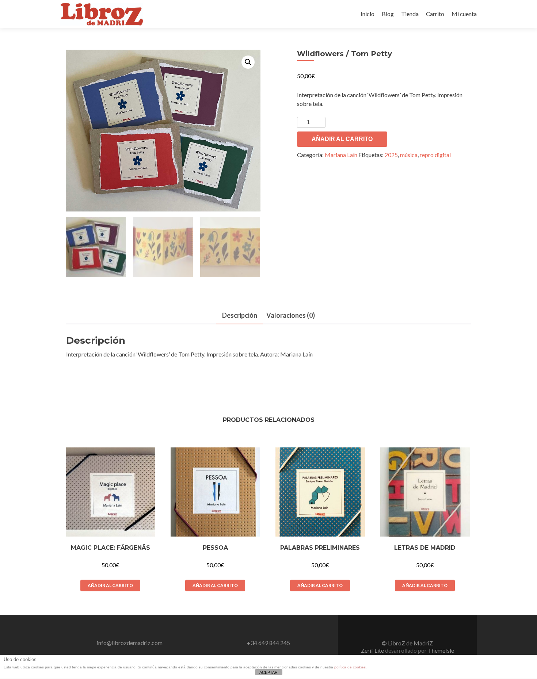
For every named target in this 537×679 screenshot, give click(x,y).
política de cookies (350, 667)
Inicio (367, 13)
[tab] (239, 315)
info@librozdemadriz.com (130, 642)
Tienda (410, 13)
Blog (388, 13)
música (409, 154)
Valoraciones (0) (290, 315)
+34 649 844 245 (268, 642)
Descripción (239, 315)
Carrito (435, 13)
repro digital (435, 154)
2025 (391, 154)
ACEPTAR (268, 672)
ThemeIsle (441, 650)
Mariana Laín (341, 154)
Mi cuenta (464, 13)
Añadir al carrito (342, 139)
